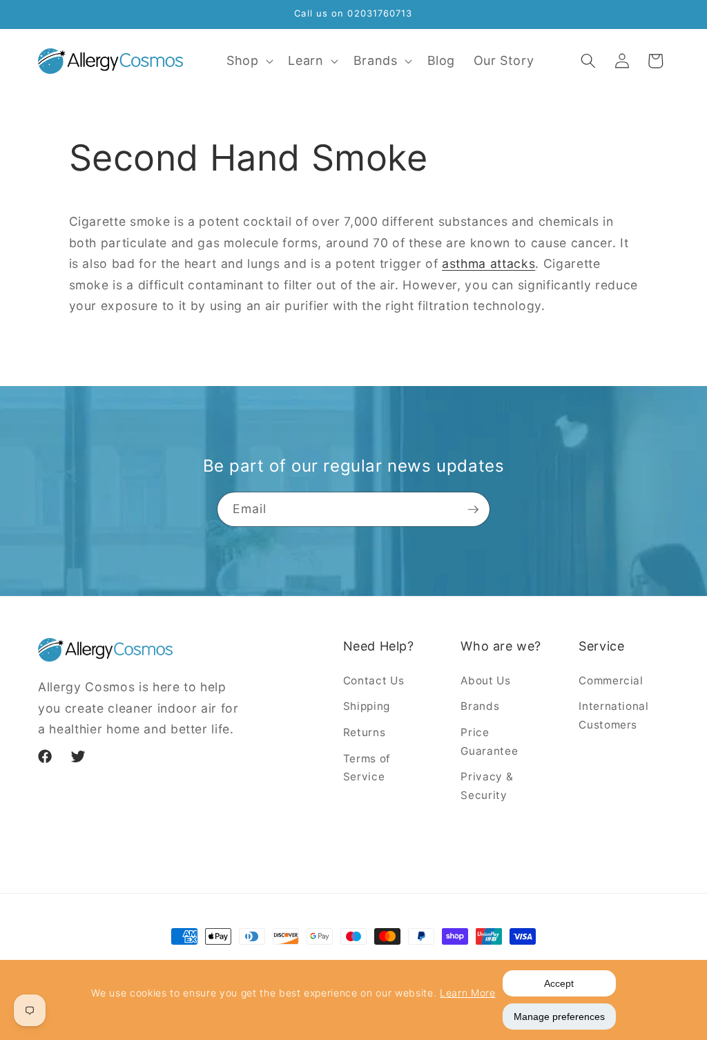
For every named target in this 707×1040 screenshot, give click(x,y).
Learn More (468, 993)
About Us (485, 680)
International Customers (614, 715)
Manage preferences (559, 1016)
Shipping (366, 706)
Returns (364, 732)
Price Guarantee (489, 742)
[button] (248, 61)
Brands (480, 706)
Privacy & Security (487, 786)
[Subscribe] (473, 510)
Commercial (611, 680)
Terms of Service (367, 768)
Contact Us (374, 680)
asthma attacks (488, 263)
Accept (559, 983)
